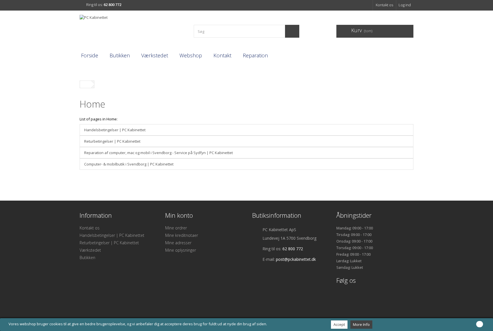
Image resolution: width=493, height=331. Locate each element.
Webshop (190, 55)
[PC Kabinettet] (132, 29)
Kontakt (222, 55)
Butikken (120, 55)
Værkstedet (154, 55)
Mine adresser (178, 242)
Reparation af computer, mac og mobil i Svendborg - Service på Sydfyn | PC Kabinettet (158, 152)
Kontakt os (384, 4)
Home (92, 104)
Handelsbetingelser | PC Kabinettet (115, 129)
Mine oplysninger (180, 250)
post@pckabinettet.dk (296, 259)
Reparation (255, 55)
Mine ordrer (176, 228)
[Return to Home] (85, 84)
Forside (89, 55)
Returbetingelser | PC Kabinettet (112, 141)
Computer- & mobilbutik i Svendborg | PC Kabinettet (128, 164)
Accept (339, 324)
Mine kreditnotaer (181, 235)
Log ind (405, 4)
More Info (361, 324)
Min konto (179, 215)
